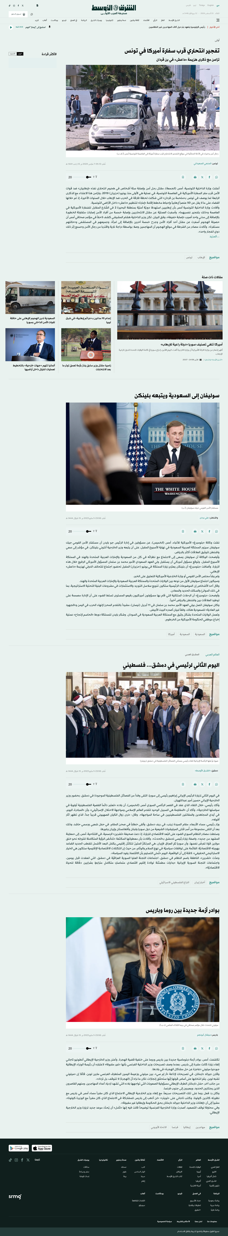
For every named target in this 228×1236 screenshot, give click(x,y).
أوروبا (199, 1172)
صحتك (123, 1167)
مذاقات (86, 1167)
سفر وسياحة (84, 1172)
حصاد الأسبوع (195, 1201)
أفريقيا (198, 1181)
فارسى (188, 5)
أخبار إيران (199, 882)
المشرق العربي (192, 654)
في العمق (73, 21)
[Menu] (217, 20)
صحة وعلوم (121, 21)
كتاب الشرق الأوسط (174, 1177)
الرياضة (84, 21)
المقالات (179, 1167)
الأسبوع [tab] (12, 54)
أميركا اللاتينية (195, 1186)
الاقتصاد (146, 21)
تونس (189, 257)
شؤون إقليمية (214, 1186)
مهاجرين (200, 1127)
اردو (194, 5)
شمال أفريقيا (211, 1177)
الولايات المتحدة (195, 1167)
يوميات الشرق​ (96, 21)
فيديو (64, 21)
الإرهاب (201, 257)
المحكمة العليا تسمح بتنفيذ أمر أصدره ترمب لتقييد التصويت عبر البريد (171, 27)
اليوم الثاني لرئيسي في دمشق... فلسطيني (171, 665)
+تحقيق (198, 1210)
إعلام (143, 1181)
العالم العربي (212, 654)
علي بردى (204, 517)
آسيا (199, 1177)
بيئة (124, 1177)
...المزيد (214, 236)
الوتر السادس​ (139, 1172)
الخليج (214, 1172)
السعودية (200, 634)
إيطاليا (186, 1127)
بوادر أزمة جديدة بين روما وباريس (182, 910)
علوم (124, 1172)
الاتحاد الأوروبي (159, 1127)
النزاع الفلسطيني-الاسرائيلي (174, 882)
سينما (143, 1177)
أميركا (171, 634)
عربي (218, 5)
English (211, 5)
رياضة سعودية (213, 1201)
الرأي (155, 21)
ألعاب (44, 21)
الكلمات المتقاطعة (138, 1201)
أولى (217, 40)
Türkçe (202, 5)
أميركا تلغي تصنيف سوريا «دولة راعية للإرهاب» (192, 344)
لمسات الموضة (84, 1177)
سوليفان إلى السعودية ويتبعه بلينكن (176, 396)
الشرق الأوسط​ (174, 21)
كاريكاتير (179, 1172)
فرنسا (175, 1127)
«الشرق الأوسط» (203, 770)
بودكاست (54, 21)
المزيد (37, 21)
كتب (143, 1167)
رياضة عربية (214, 1206)
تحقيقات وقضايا (195, 1206)
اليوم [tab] (20, 54)
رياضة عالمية (215, 1210)
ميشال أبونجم (204, 1035)
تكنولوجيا (109, 21)
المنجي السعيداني (202, 163)
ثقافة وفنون (134, 21)
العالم (163, 21)
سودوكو (142, 1206)
